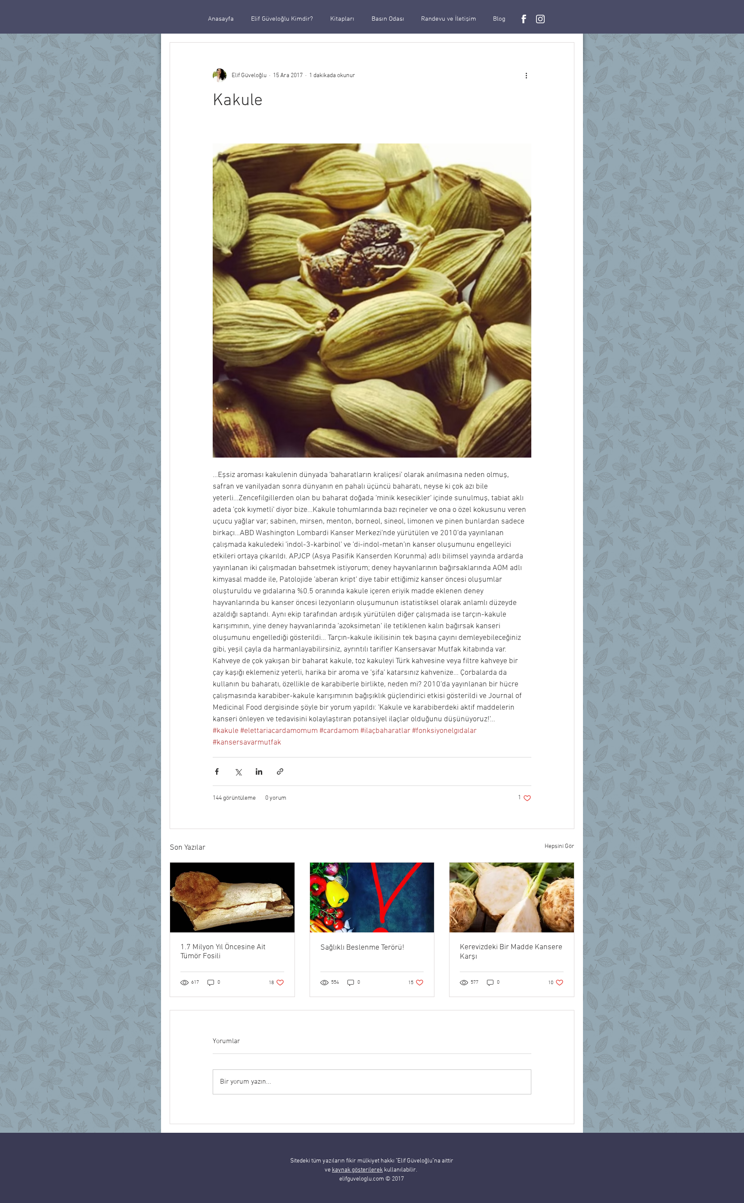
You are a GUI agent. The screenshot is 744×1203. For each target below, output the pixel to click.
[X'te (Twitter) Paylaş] (238, 771)
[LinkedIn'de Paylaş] (259, 771)
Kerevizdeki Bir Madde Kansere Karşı (511, 952)
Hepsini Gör (559, 846)
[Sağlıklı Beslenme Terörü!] (372, 897)
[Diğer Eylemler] (526, 75)
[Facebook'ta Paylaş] (217, 771)
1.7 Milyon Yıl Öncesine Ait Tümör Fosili (223, 952)
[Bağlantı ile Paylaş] (280, 771)
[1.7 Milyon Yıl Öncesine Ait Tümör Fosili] (232, 897)
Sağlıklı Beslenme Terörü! (362, 947)
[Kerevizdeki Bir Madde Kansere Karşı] (512, 897)
